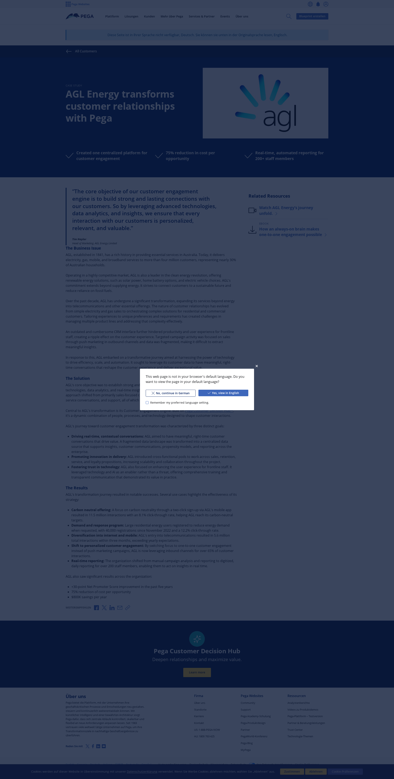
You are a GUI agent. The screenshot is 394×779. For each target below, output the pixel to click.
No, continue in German (173, 393)
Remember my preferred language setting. (179, 402)
